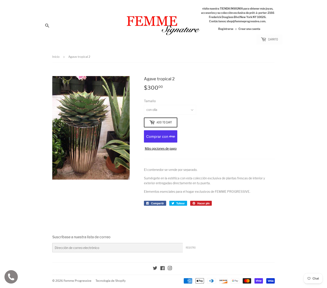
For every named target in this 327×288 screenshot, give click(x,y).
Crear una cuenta (249, 29)
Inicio (56, 56)
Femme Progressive (77, 280)
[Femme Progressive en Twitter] (155, 269)
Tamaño (150, 101)
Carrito (272, 39)
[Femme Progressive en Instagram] (170, 269)
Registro (191, 247)
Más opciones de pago (161, 148)
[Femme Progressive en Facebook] (162, 269)
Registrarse (225, 29)
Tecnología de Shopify (110, 280)
